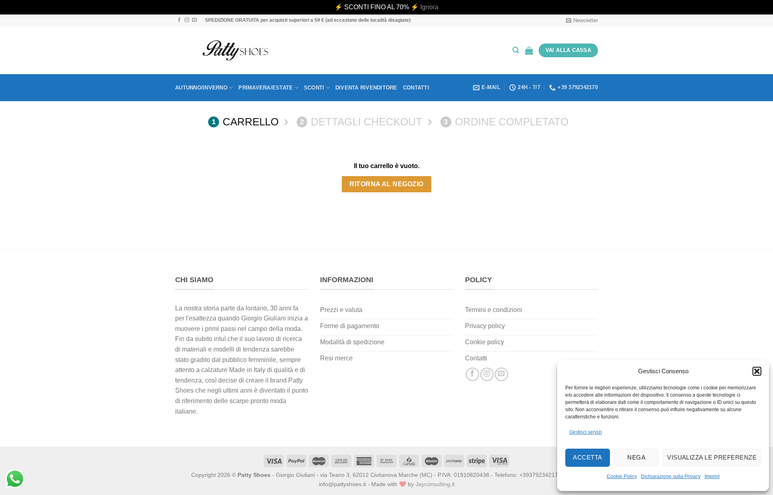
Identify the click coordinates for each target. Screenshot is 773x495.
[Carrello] (529, 50)
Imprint (712, 476)
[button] (757, 371)
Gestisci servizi (585, 432)
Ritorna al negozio (386, 184)
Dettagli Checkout (361, 121)
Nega (636, 457)
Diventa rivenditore (366, 88)
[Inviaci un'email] (194, 20)
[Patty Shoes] (235, 50)
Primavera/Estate (265, 88)
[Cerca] (516, 50)
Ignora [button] (429, 7)
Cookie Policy (622, 476)
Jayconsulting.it (435, 484)
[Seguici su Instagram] (186, 20)
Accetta (587, 457)
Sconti (314, 88)
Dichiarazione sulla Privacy (671, 476)
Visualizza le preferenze (711, 457)
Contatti (416, 88)
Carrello (245, 121)
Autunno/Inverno (201, 88)
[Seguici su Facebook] (179, 20)
